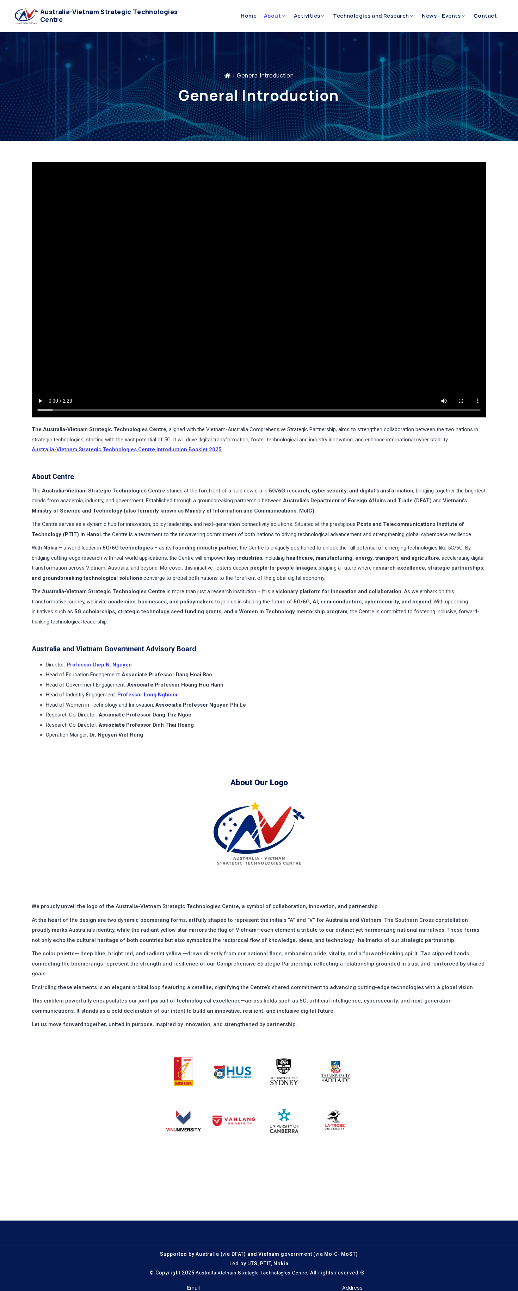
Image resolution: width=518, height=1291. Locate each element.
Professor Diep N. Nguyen (98, 665)
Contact (485, 15)
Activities (307, 15)
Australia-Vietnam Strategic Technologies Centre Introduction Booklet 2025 (127, 449)
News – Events (441, 15)
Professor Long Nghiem (147, 694)
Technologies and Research (371, 15)
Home (249, 15)
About (272, 15)
